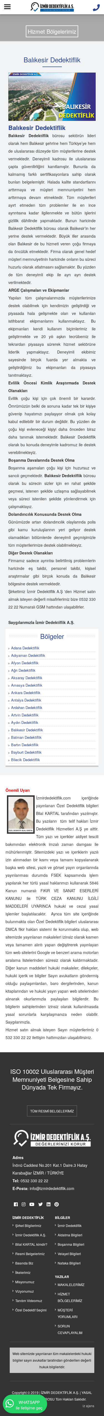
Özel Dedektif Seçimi (31, 1310)
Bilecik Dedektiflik (25, 759)
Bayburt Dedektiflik (26, 752)
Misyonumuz (24, 1281)
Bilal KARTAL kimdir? (31, 1244)
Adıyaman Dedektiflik (28, 655)
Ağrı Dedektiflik (23, 670)
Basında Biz (24, 1263)
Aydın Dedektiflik (24, 722)
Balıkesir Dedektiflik (27, 729)
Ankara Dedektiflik (25, 692)
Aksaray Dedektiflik (26, 677)
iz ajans (88, 1405)
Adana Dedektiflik (25, 647)
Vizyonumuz (24, 1291)
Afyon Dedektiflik (25, 662)
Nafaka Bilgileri (69, 1263)
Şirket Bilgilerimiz (28, 1225)
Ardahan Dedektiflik (26, 707)
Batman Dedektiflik (26, 737)
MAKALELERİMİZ (71, 1284)
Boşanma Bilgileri (71, 1244)
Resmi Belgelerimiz (30, 1253)
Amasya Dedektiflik (26, 685)
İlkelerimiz (23, 1272)
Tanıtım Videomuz (28, 1300)
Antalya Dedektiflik (26, 700)
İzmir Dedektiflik (70, 1225)
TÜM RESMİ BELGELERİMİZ (52, 1111)
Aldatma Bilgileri (70, 1234)
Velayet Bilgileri (69, 1253)
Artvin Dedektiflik (25, 715)
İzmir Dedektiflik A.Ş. (30, 1234)
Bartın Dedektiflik (25, 744)
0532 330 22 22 (34, 1180)
